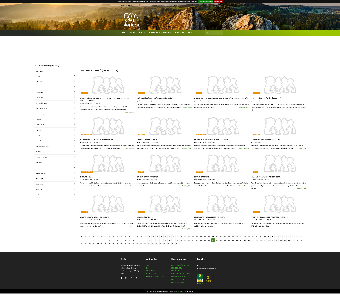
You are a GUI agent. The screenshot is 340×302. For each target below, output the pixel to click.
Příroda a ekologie (41, 157)
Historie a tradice (41, 92)
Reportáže (39, 162)
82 (181, 240)
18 (149, 237)
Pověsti (38, 152)
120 (109, 244)
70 (133, 240)
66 (117, 240)
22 (165, 237)
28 (189, 237)
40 (237, 237)
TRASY (190, 33)
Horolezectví (40, 98)
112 (301, 240)
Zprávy (38, 195)
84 (189, 240)
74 (149, 240)
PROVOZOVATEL (176, 268)
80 (173, 240)
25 (177, 237)
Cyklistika (39, 81)
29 (193, 237)
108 (285, 240)
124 (125, 244)
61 (97, 240)
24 (173, 237)
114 (85, 244)
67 (121, 240)
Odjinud (38, 130)
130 (149, 244)
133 (161, 244)
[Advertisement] (170, 49)
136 (173, 244)
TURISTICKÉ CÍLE (154, 33)
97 (241, 240)
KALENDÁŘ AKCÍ (179, 33)
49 (273, 237)
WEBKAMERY (167, 33)
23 (169, 237)
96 (237, 240)
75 (153, 240)
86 (197, 240)
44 (253, 237)
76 (157, 240)
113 (81, 244)
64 (109, 240)
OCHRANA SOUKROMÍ (178, 282)
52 (284, 237)
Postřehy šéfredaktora (43, 146)
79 (169, 240)
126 (133, 244)
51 (280, 237)
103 (265, 240)
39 (233, 237)
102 (261, 240)
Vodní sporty (40, 184)
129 (145, 244)
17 (145, 237)
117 (97, 244)
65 (113, 240)
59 (89, 240)
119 (105, 244)
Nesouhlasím (218, 1)
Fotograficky (40, 87)
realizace (181, 291)
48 (269, 237)
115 (89, 244)
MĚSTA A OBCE (151, 271)
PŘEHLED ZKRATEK (177, 279)
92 (221, 240)
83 (185, 240)
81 (177, 240)
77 (161, 240)
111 (297, 240)
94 (229, 240)
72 (141, 240)
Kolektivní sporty (41, 108)
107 (281, 240)
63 (105, 240)
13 (129, 237)
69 (129, 240)
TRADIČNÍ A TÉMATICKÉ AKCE (155, 276)
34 (213, 237)
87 (201, 240)
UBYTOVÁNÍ (141, 33)
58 (85, 240)
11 (121, 237)
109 (289, 240)
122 (117, 244)
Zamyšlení (39, 189)
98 (245, 240)
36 (221, 237)
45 (257, 237)
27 (185, 237)
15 (137, 237)
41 (241, 237)
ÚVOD (123, 33)
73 (145, 240)
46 (261, 237)
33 (209, 237)
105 (273, 240)
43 (249, 237)
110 (293, 240)
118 (101, 244)
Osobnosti (39, 135)
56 (300, 237)
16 (141, 237)
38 (229, 237)
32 (205, 237)
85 (193, 240)
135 (169, 244)
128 (141, 244)
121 (113, 244)
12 (125, 237)
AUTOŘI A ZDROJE (152, 274)
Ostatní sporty (40, 141)
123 (121, 244)
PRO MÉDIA (175, 271)
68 (125, 240)
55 (296, 237)
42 (245, 237)
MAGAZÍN (132, 33)
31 (201, 237)
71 (137, 240)
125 (129, 244)
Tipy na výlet (39, 179)
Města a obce (40, 125)
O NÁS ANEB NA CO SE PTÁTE (180, 274)
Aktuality (39, 76)
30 (197, 237)
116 (93, 244)
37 (225, 237)
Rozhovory (39, 168)
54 (292, 237)
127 (137, 244)
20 (157, 237)
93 (225, 240)
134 (165, 244)
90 (213, 240)
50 (276, 237)
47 (265, 237)
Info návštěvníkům (41, 103)
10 (117, 237)
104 (269, 240)
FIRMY (148, 265)
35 (217, 237)
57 (81, 240)
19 (153, 237)
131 (153, 244)
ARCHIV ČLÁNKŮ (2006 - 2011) (181, 265)
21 (161, 237)
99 (249, 240)
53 (288, 237)
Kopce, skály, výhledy (42, 114)
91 (217, 240)
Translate (135, 8)
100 (253, 240)
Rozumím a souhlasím (206, 1)
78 (165, 240)
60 (93, 240)
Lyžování (38, 119)
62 (101, 240)
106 (277, 240)
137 (177, 244)
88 (205, 240)
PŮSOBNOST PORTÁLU (178, 276)
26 (181, 237)
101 (257, 240)
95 (233, 240)
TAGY (147, 268)
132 (157, 244)
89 (209, 240)
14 (133, 237)
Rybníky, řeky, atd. (41, 173)
